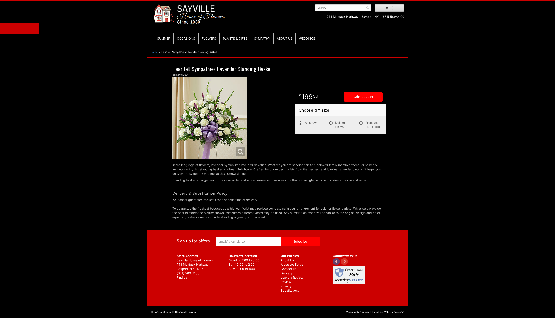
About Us (287, 260)
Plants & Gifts (235, 38)
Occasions (186, 38)
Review (286, 282)
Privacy (286, 286)
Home (154, 52)
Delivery (286, 273)
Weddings (307, 38)
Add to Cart (363, 97)
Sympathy (262, 38)
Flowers (209, 38)
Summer (163, 38)
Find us (182, 277)
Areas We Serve (292, 264)
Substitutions (290, 290)
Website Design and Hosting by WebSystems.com (375, 311)
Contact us (288, 269)
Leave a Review (292, 277)
